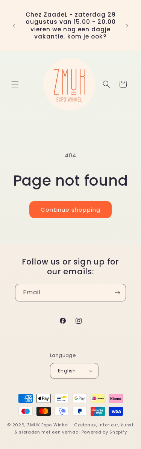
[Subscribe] (117, 292)
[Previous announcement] (14, 25)
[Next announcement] (127, 25)
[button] (15, 84)
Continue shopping (70, 210)
